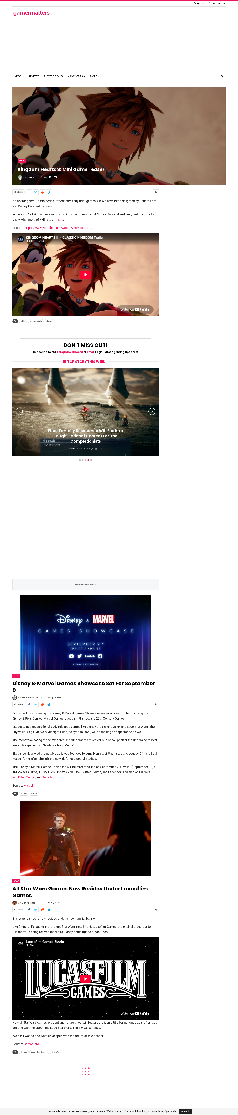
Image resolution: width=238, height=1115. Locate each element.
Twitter (30, 777)
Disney (49, 321)
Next (151, 411)
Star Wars (56, 1052)
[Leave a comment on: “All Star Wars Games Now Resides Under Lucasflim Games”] (156, 909)
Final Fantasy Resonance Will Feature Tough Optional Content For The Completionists (85, 436)
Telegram (64, 352)
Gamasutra (31, 1044)
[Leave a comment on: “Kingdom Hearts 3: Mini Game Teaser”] (156, 192)
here (60, 219)
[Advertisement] (119, 44)
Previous (19, 411)
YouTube (18, 777)
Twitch (47, 777)
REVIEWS (34, 76)
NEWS (17, 76)
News (21, 160)
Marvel (28, 785)
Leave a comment (87, 584)
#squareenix (36, 321)
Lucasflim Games (39, 1052)
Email (91, 352)
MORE (93, 76)
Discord (77, 352)
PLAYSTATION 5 (53, 76)
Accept (185, 1111)
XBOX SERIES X (76, 76)
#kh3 (23, 321)
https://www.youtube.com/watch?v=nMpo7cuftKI (58, 228)
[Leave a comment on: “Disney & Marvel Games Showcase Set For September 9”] (156, 704)
